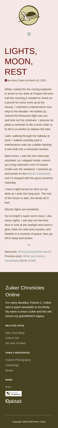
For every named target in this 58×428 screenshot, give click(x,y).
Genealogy (12, 365)
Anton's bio (12, 337)
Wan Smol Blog (14, 332)
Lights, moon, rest (21, 61)
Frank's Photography (18, 359)
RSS (8, 387)
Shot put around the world (34, 251)
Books (9, 370)
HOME (32, 260)
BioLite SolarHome (38, 173)
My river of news (15, 343)
